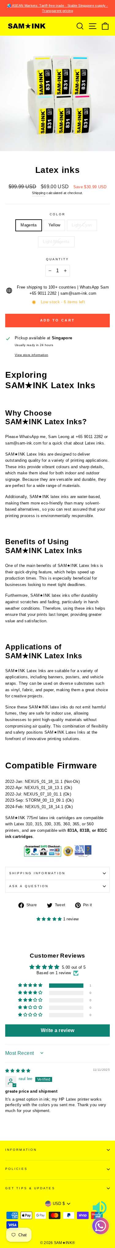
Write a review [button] (58, 1030)
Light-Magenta (56, 241)
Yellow (54, 225)
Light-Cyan (82, 225)
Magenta (28, 225)
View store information (31, 355)
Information (21, 1149)
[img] (18, 1070)
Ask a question (28, 886)
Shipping (38, 193)
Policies (16, 1168)
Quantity (57, 259)
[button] (49, 919)
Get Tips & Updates (30, 1188)
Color (57, 214)
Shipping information (37, 873)
